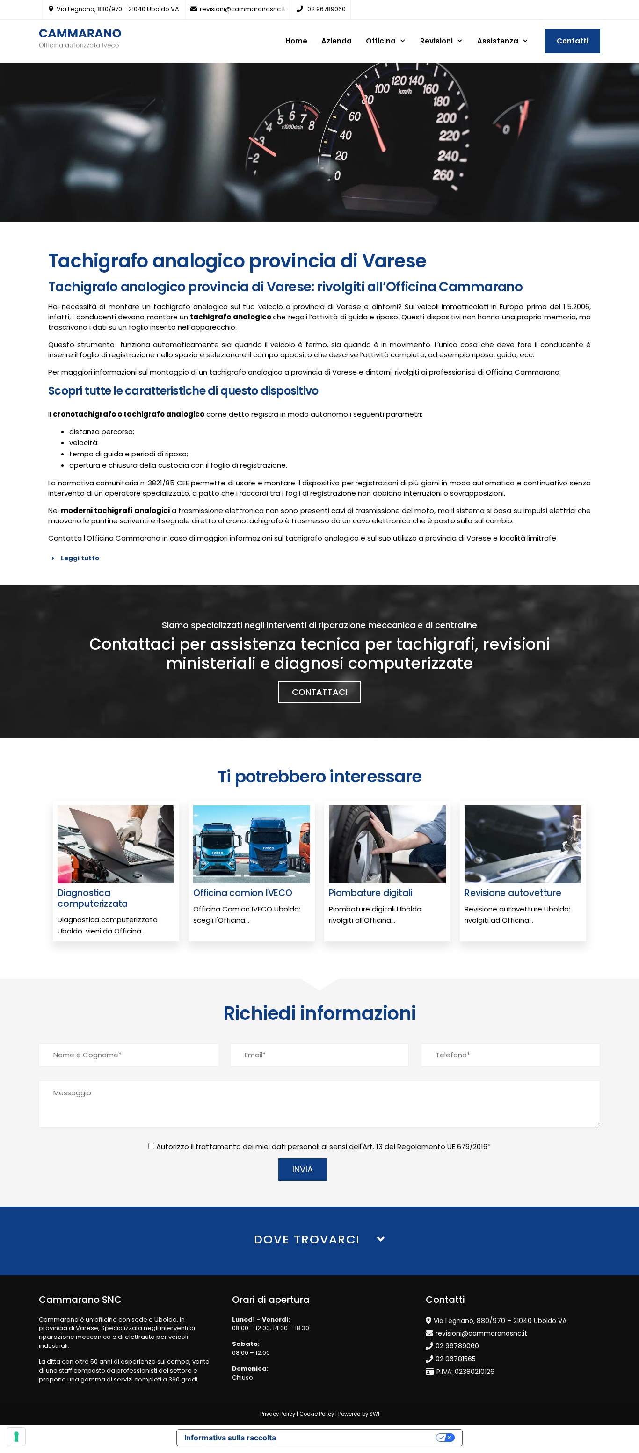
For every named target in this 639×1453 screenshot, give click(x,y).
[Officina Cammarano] (80, 38)
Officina (381, 41)
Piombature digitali (370, 893)
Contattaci (319, 692)
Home (296, 41)
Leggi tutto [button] (80, 558)
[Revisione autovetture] (523, 844)
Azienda (336, 41)
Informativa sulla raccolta (230, 1437)
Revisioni (436, 41)
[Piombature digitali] (387, 844)
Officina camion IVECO (242, 893)
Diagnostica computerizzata (93, 898)
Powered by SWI (358, 1413)
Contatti (572, 41)
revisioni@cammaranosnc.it (242, 9)
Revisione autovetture (513, 893)
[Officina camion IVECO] (251, 844)
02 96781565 (456, 1359)
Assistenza (497, 41)
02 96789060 (326, 9)
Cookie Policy (316, 1413)
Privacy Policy (277, 1413)
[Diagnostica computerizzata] (116, 844)
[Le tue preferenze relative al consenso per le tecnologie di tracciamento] (16, 1437)
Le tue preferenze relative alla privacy (360, 1437)
